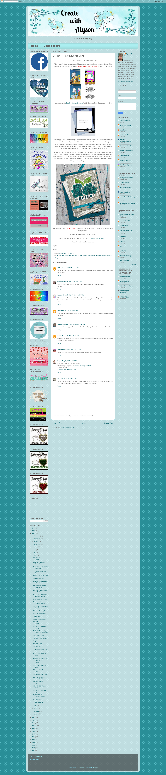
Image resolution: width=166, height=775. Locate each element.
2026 (34, 528)
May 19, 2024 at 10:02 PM (69, 378)
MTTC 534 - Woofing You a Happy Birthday (40, 631)
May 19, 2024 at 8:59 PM (69, 361)
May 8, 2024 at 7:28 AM (77, 324)
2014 (33, 742)
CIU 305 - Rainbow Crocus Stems (39, 563)
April (35, 705)
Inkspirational (124, 225)
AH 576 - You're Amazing (38, 661)
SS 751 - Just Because (39, 619)
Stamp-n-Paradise (125, 160)
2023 (34, 717)
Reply (59, 275)
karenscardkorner (125, 120)
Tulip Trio (36, 641)
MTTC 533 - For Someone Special (39, 695)
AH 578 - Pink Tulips (39, 613)
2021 (33, 723)
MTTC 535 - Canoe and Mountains (40, 567)
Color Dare (123, 236)
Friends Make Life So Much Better (39, 586)
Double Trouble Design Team (86, 255)
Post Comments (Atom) (68, 427)
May (35, 555)
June (35, 552)
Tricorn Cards (37, 646)
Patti (58, 378)
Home (34, 45)
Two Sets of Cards (38, 635)
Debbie (59, 361)
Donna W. (60, 336)
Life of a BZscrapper (126, 125)
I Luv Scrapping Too (126, 165)
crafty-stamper (62, 281)
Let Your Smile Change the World (40, 591)
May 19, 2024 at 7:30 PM (73, 349)
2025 (34, 530)
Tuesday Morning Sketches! (82, 365)
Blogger (95, 767)
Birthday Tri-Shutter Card (40, 658)
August (36, 547)
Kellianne (60, 310)
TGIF (121, 246)
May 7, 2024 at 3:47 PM (70, 310)
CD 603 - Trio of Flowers (38, 558)
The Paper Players (125, 276)
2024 (34, 533)
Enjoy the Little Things (40, 599)
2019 (33, 728)
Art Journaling (37, 699)
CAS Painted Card (38, 578)
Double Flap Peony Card (40, 575)
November (37, 538)
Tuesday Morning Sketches (74, 103)
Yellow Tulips (37, 616)
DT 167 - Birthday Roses (40, 611)
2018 (33, 731)
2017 (33, 734)
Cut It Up (122, 241)
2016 (33, 737)
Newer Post (58, 423)
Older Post (108, 423)
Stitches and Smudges (126, 150)
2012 (33, 748)
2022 (34, 720)
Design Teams (52, 45)
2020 (34, 726)
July (35, 550)
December (37, 536)
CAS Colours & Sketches (127, 286)
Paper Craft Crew (125, 192)
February (36, 711)
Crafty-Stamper (124, 155)
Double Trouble (124, 260)
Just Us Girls (123, 251)
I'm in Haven (123, 130)
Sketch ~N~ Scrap (125, 187)
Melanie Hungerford (63, 324)
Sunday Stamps (124, 281)
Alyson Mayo (63, 253)
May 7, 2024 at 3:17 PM (76, 295)
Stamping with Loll (125, 146)
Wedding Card (37, 643)
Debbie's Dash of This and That (66, 369)
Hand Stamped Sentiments (124, 291)
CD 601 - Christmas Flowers (39, 622)
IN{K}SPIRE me (124, 297)
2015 (33, 739)
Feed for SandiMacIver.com (125, 140)
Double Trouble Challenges (69, 255)
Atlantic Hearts (124, 182)
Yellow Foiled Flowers (39, 702)
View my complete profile (125, 81)
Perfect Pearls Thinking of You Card (40, 582)
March (36, 708)
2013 (33, 745)
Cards (59, 255)
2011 (33, 750)
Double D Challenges (126, 256)
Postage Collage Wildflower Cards (39, 602)
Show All (134, 169)
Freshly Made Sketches (126, 177)
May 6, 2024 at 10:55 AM (74, 281)
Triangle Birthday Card (40, 674)
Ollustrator (82, 767)
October (36, 541)
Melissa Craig (61, 349)
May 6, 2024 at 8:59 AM (71, 268)
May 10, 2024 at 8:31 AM (71, 336)
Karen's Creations (125, 135)
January (36, 714)
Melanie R (60, 268)
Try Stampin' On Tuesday (127, 203)
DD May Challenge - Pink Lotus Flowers (39, 678)
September (37, 544)
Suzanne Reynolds (63, 295)
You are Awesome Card (40, 638)
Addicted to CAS (125, 221)
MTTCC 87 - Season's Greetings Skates (40, 595)
